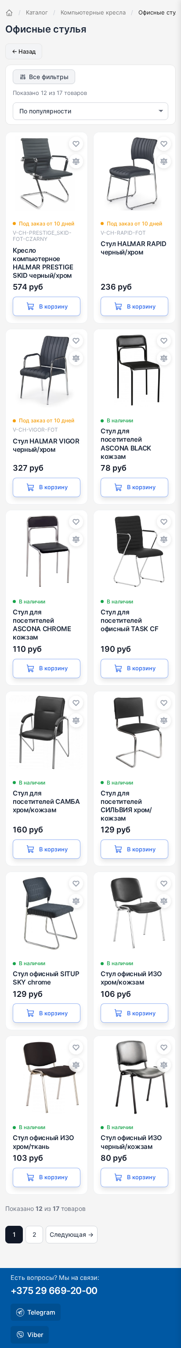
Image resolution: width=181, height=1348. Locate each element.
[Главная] (9, 13)
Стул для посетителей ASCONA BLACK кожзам (126, 444)
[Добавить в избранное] (76, 144)
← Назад (24, 51)
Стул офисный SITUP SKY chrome (46, 978)
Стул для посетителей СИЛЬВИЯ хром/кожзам (126, 806)
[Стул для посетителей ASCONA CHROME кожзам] (46, 551)
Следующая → (72, 1234)
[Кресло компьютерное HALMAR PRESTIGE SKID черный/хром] (46, 173)
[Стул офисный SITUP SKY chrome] (46, 913)
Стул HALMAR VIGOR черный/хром (46, 445)
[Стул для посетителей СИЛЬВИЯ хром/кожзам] (134, 732)
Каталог (37, 12)
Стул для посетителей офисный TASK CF (129, 620)
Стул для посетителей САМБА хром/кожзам (46, 801)
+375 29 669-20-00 (54, 1290)
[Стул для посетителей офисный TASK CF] (134, 551)
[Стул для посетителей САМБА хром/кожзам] (46, 732)
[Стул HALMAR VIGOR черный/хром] (46, 370)
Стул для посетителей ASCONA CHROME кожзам (42, 625)
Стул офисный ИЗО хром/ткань (43, 1142)
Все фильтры (49, 76)
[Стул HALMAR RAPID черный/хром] (134, 173)
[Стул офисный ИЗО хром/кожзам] (134, 913)
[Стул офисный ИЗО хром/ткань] (46, 1076)
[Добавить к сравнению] (76, 161)
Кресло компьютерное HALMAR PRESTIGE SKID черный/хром (43, 263)
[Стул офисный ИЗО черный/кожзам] (134, 1076)
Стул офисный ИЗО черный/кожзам (131, 1142)
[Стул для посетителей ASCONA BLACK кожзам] (134, 370)
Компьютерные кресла (93, 12)
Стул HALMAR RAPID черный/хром (134, 248)
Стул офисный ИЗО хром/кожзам (131, 978)
